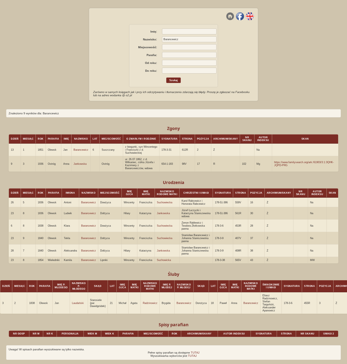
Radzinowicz (150, 303)
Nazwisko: (150, 39)
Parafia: (152, 55)
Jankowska (80, 163)
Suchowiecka (164, 202)
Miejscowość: (147, 47)
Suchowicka (164, 260)
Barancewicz (80, 149)
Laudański (78, 303)
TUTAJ (195, 352)
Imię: (153, 31)
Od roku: (151, 62)
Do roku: (151, 70)
